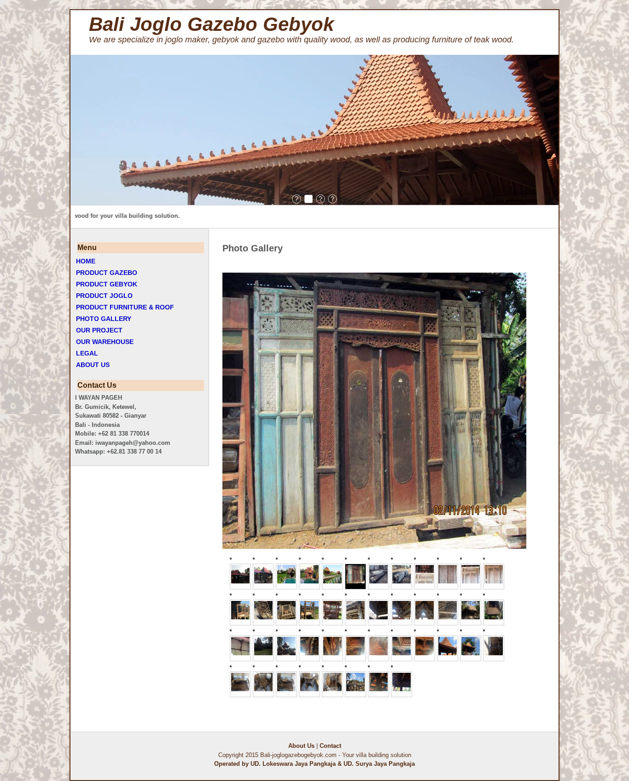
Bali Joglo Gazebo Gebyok (211, 24)
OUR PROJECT (99, 330)
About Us (301, 745)
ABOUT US (93, 364)
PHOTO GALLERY (103, 318)
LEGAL (87, 353)
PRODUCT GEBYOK (106, 284)
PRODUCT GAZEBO (106, 272)
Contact (330, 745)
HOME (85, 261)
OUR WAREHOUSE (105, 341)
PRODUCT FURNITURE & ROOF (125, 307)
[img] (296, 199)
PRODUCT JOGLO (104, 295)
